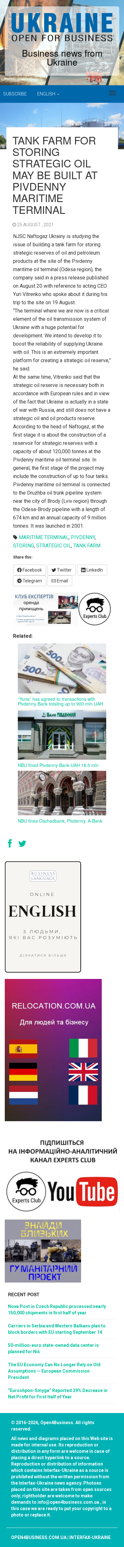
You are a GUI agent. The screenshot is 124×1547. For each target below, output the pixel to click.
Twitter (64, 570)
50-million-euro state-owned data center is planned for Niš (53, 1348)
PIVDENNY (83, 537)
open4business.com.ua (38, 1537)
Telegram (32, 580)
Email (62, 580)
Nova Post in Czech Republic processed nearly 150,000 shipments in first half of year (57, 1309)
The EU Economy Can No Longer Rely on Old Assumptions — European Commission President (54, 1371)
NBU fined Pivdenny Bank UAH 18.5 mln (58, 765)
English (46, 93)
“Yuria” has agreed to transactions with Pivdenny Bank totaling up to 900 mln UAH (60, 701)
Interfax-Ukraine (90, 1537)
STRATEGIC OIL (53, 546)
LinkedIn (94, 570)
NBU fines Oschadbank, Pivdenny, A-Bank (60, 821)
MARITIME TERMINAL (44, 537)
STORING (23, 546)
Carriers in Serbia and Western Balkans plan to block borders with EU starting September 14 (57, 1329)
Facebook (32, 570)
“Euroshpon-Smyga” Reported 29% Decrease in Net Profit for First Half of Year (57, 1393)
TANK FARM (86, 546)
